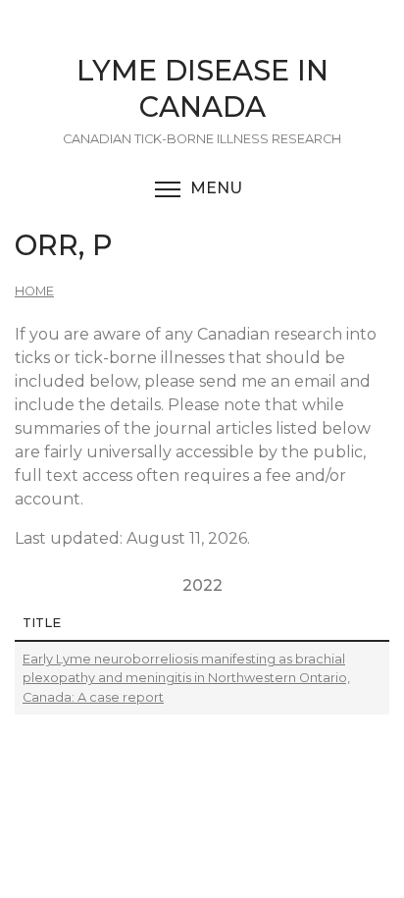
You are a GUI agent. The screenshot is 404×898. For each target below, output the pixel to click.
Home (34, 291)
